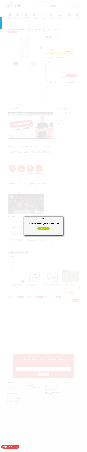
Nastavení (43, 232)
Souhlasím (43, 228)
